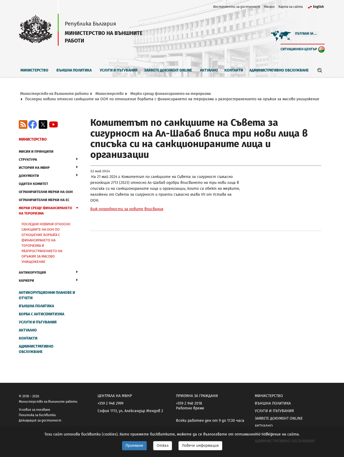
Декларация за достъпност (40, 420)
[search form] (319, 70)
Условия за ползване (34, 410)
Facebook (32, 124)
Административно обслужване (279, 70)
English (318, 7)
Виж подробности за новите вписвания (126, 209)
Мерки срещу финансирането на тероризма (170, 93)
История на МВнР (34, 168)
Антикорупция (32, 272)
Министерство (34, 70)
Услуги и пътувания (119, 70)
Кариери (26, 281)
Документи (29, 176)
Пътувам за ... (306, 33)
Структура (28, 160)
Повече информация (200, 445)
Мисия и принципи (36, 151)
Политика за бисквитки (37, 415)
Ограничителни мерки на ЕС (44, 200)
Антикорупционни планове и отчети (47, 295)
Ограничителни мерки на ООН (46, 192)
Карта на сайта (290, 7)
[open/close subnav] (77, 159)
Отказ (163, 445)
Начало (269, 7)
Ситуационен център (299, 49)
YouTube (53, 124)
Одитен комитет (33, 184)
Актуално (209, 70)
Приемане (134, 445)
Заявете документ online (168, 70)
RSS (23, 124)
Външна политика (74, 70)
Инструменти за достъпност (236, 7)
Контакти (233, 70)
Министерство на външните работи (54, 93)
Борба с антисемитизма (41, 314)
